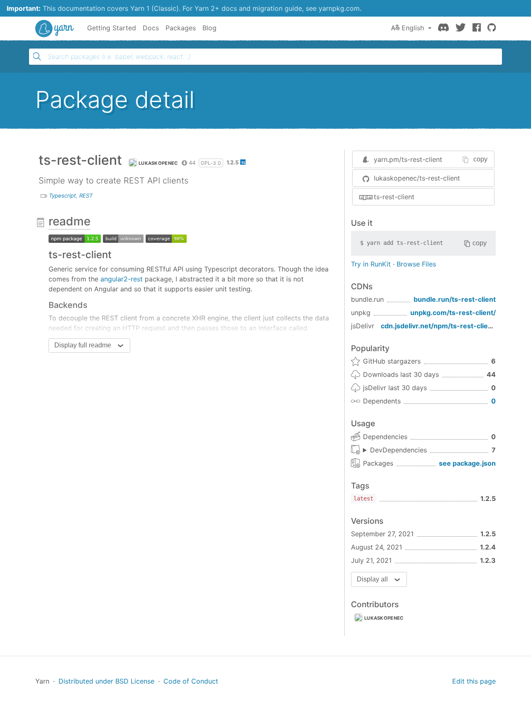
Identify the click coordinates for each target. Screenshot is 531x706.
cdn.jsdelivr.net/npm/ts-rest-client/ (439, 326)
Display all (372, 579)
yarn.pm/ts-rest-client (408, 159)
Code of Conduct (190, 681)
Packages (181, 28)
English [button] (412, 28)
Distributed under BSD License (106, 681)
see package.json (467, 463)
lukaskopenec (158, 163)
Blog (209, 28)
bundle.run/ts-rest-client (455, 299)
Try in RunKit (371, 264)
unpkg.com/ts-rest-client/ (453, 312)
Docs (151, 28)
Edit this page (474, 681)
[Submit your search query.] (37, 56)
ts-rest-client (394, 197)
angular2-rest (121, 279)
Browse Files (416, 264)
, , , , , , (395, 450)
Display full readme (82, 345)
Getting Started (111, 28)
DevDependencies (398, 450)
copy (480, 159)
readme (69, 221)
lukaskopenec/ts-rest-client (417, 178)
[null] (75, 238)
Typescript (62, 195)
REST (86, 195)
